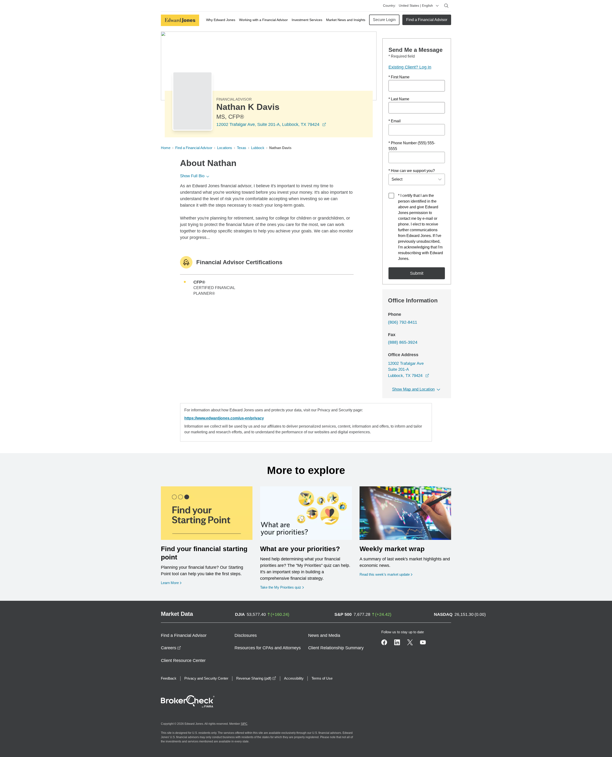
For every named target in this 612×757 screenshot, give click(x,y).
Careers (171, 647)
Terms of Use (322, 678)
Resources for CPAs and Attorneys (268, 647)
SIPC (244, 723)
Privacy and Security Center (206, 678)
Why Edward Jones (220, 20)
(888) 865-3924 (402, 342)
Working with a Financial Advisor (263, 20)
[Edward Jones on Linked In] (397, 642)
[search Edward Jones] (446, 6)
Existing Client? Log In (409, 67)
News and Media (324, 635)
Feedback (168, 678)
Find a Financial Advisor (426, 20)
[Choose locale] (437, 5)
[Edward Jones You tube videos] (423, 642)
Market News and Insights (345, 20)
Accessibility (294, 678)
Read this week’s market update (385, 574)
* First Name (399, 77)
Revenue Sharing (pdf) (256, 678)
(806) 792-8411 (402, 322)
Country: (389, 5)
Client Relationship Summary (336, 647)
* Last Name (398, 99)
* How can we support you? (411, 171)
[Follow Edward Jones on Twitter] (410, 642)
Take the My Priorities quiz (282, 587)
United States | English (416, 5)
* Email (394, 121)
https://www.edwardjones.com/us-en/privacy (224, 418)
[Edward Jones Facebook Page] (384, 642)
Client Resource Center (183, 660)
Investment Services (307, 20)
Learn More (171, 582)
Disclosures (246, 635)
